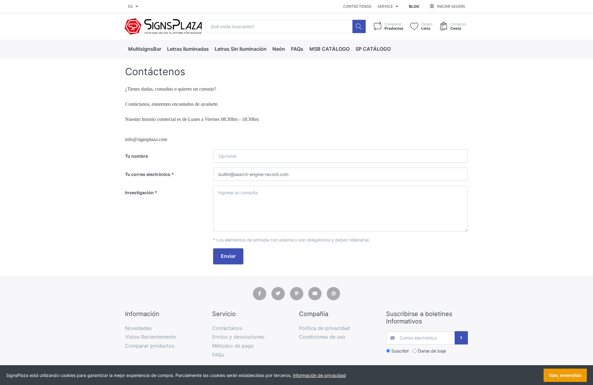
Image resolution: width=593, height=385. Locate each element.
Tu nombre (136, 156)
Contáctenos (357, 6)
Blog (414, 6)
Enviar (228, 256)
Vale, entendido (565, 375)
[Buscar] (359, 26)
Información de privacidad (319, 375)
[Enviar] (461, 337)
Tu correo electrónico (147, 174)
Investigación (139, 192)
